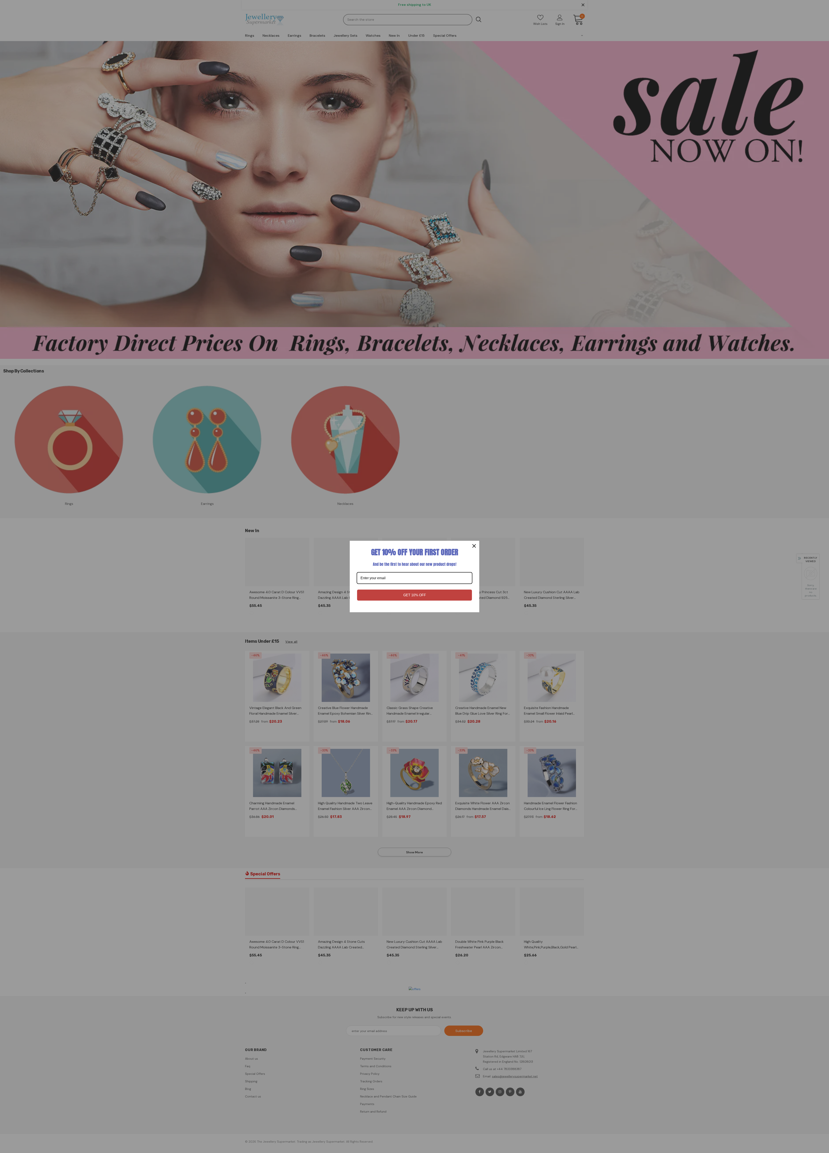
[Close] (474, 546)
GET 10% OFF (414, 595)
